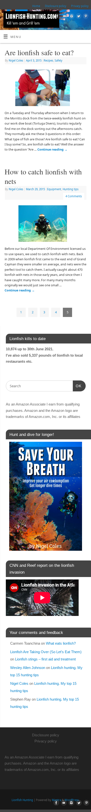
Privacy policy (80, 6)
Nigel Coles (16, 60)
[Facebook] (56, 16)
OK (77, 386)
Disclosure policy (55, 6)
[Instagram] (70, 16)
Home (36, 6)
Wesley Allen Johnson (27, 668)
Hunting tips (70, 189)
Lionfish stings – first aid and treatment (45, 659)
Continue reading (52, 149)
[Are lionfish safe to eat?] (45, 89)
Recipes (48, 60)
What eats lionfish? (61, 643)
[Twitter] (78, 16)
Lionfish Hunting (22, 800)
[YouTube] (63, 16)
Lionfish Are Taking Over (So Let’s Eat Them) (46, 652)
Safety (58, 60)
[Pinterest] (85, 16)
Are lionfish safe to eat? (39, 52)
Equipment (54, 189)
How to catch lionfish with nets (43, 176)
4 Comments (74, 196)
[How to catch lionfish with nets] (45, 224)
